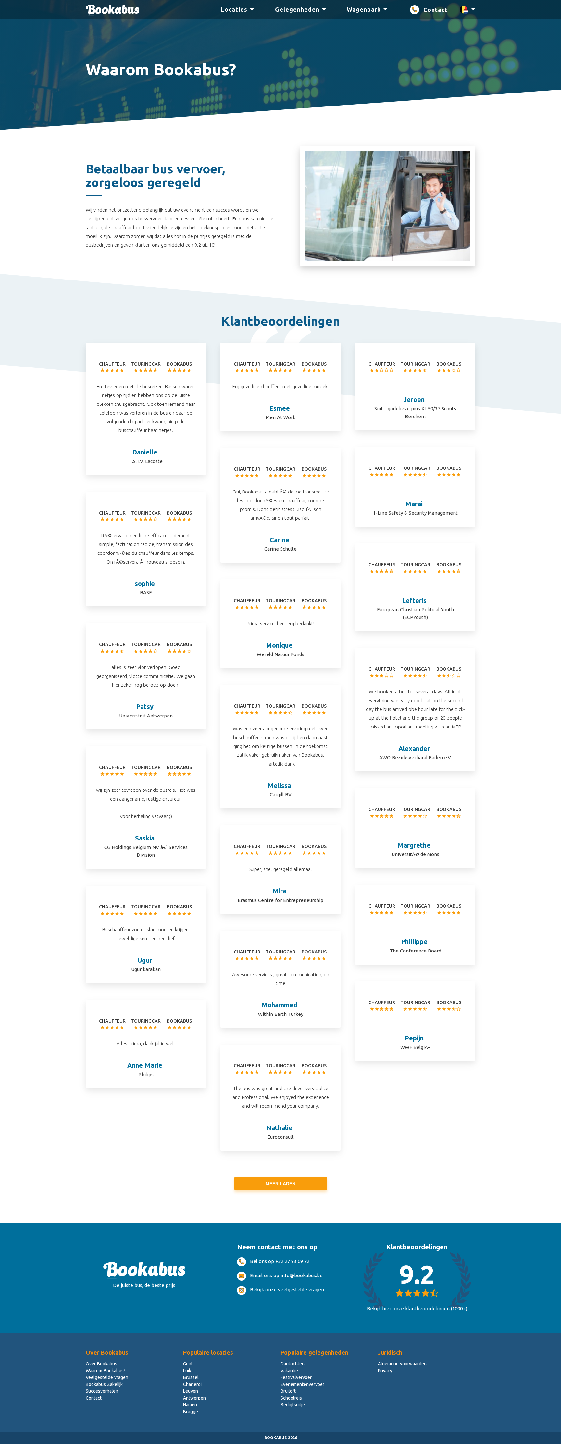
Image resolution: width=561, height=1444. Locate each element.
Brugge (190, 1411)
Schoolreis (291, 1397)
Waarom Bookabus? (106, 1370)
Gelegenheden (297, 9)
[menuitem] (234, 10)
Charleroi (192, 1384)
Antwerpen (194, 1397)
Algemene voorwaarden (402, 1363)
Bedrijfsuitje (292, 1404)
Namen (190, 1404)
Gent (188, 1363)
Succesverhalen (102, 1391)
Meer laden (280, 1183)
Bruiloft (288, 1391)
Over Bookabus (107, 1352)
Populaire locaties (208, 1352)
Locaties (234, 9)
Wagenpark (364, 9)
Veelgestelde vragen (107, 1377)
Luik (187, 1370)
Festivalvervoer (296, 1377)
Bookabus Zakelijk (104, 1384)
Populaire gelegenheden (314, 1352)
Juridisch (390, 1352)
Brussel (191, 1377)
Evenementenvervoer (302, 1384)
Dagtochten (292, 1363)
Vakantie (289, 1370)
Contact (435, 9)
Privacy (385, 1370)
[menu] (308, 10)
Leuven (190, 1391)
